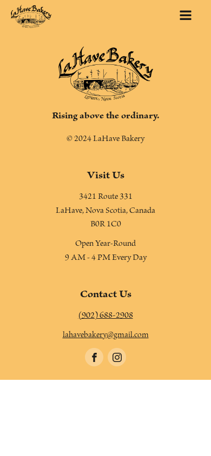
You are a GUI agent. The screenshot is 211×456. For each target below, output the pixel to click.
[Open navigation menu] (185, 16)
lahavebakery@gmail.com (106, 336)
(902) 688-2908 (105, 317)
